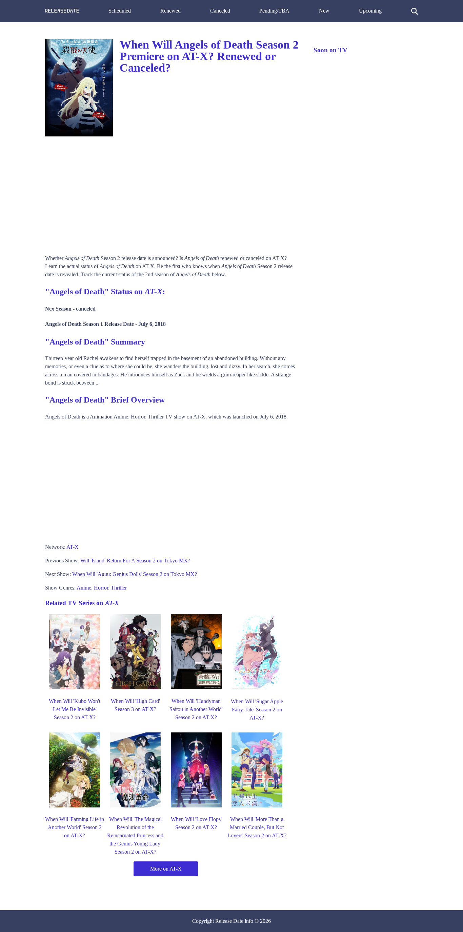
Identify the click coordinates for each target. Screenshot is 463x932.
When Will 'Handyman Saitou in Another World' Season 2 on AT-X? (196, 709)
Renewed (170, 11)
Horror (101, 588)
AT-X (72, 547)
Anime (84, 588)
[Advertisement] (172, 193)
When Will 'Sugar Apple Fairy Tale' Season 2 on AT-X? (257, 709)
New (324, 11)
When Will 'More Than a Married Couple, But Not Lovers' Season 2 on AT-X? (256, 827)
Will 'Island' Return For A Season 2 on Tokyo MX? (135, 560)
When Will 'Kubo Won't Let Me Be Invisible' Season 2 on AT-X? (74, 709)
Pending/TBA (274, 11)
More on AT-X (166, 869)
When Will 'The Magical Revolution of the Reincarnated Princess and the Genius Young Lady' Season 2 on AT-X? (135, 835)
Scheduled (119, 11)
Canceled (220, 11)
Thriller (119, 588)
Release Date (229, 921)
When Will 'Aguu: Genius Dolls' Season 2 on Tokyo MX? (134, 574)
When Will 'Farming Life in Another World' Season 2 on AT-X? (74, 827)
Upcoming (370, 11)
